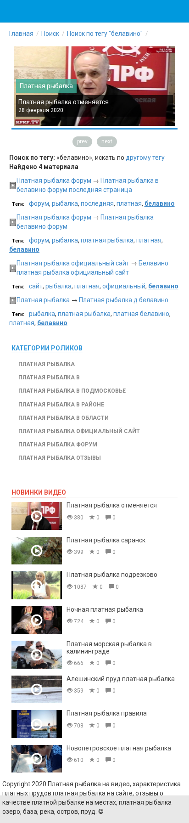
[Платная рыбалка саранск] (36, 551)
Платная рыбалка (46, 86)
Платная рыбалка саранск (106, 540)
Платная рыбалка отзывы (59, 458)
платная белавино (141, 313)
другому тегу (145, 157)
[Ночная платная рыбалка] (36, 620)
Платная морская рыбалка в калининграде (109, 647)
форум (39, 203)
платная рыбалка (107, 240)
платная (129, 203)
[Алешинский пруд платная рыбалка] (36, 690)
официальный (123, 286)
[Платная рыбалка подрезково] (36, 585)
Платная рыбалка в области (63, 418)
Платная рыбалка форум (54, 180)
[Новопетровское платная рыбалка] (36, 759)
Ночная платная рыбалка (105, 609)
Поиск (50, 33)
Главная (21, 33)
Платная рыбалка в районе (61, 404)
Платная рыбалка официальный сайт (73, 263)
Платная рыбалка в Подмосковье (72, 391)
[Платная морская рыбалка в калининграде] (36, 655)
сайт (36, 286)
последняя (97, 203)
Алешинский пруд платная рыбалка (121, 678)
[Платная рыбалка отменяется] (36, 516)
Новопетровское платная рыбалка (119, 748)
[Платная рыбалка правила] (36, 724)
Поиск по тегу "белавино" (105, 33)
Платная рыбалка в (49, 377)
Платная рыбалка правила (107, 713)
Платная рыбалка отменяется (63, 102)
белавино (160, 203)
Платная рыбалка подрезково (112, 574)
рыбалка (65, 203)
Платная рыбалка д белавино (123, 300)
